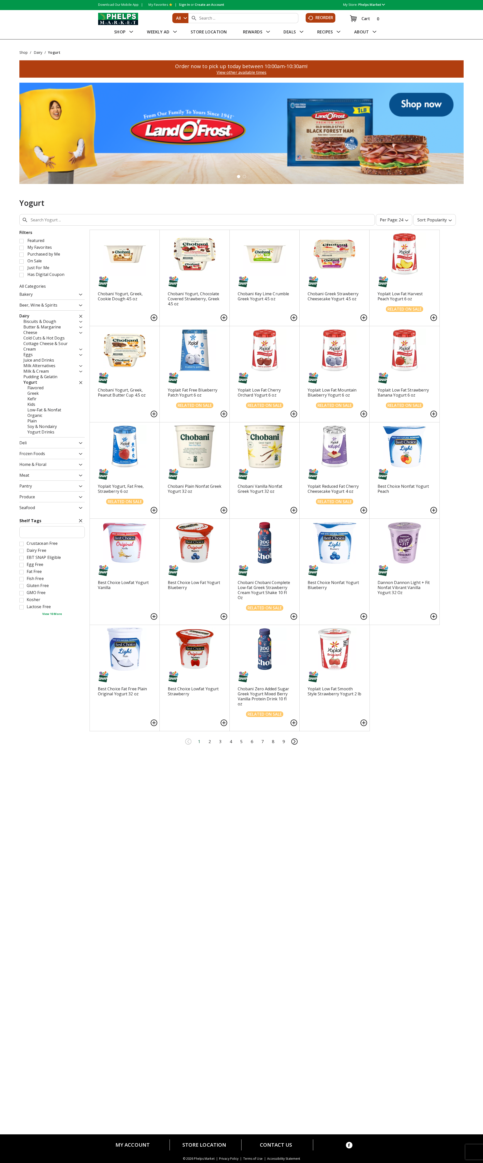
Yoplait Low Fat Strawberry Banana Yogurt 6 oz (403, 392)
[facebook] (349, 1146)
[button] (371, 4)
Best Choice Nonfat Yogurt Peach (403, 488)
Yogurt (54, 52)
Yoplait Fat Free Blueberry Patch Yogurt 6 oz (193, 392)
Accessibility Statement (283, 1158)
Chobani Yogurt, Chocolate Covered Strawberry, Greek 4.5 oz (194, 299)
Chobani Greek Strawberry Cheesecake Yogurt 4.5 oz (333, 296)
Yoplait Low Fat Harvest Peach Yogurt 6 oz (400, 296)
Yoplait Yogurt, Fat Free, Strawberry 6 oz (121, 488)
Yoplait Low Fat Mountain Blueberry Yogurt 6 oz (332, 392)
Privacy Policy (228, 1158)
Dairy (38, 52)
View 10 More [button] (52, 614)
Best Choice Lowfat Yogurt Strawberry (193, 691)
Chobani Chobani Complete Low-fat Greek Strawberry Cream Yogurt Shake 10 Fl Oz (264, 590)
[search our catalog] (193, 18)
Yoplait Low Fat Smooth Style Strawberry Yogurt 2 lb (334, 691)
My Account (132, 1145)
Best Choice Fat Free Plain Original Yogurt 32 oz (122, 691)
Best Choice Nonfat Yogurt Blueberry (333, 585)
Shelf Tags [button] (30, 520)
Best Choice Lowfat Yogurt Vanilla (123, 585)
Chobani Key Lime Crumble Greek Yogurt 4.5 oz (263, 296)
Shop (23, 52)
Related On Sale (404, 309)
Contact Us (276, 1145)
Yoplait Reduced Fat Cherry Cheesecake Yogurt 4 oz (333, 488)
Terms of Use (253, 1158)
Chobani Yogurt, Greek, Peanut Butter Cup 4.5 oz (122, 392)
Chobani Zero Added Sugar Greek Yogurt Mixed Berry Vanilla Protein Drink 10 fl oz (263, 696)
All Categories (32, 286)
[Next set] (294, 741)
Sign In (184, 4)
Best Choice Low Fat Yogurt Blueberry (194, 585)
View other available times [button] (242, 72)
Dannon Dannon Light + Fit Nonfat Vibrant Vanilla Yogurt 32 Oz (404, 587)
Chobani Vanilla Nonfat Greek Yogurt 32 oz (260, 488)
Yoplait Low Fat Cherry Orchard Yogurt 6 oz (259, 392)
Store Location (204, 1145)
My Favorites (158, 4)
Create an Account (209, 4)
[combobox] (180, 18)
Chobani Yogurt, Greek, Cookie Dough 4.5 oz (120, 296)
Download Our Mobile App (118, 4)
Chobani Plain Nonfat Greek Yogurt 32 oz (195, 488)
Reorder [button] (324, 17)
